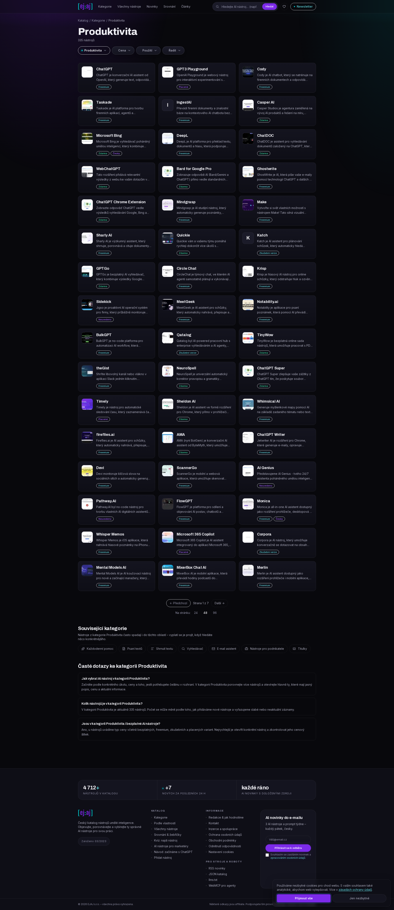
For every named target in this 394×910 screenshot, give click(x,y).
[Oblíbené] (284, 6)
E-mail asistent (226, 648)
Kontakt (214, 823)
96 (215, 612)
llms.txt (213, 879)
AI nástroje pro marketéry (171, 846)
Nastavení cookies (221, 852)
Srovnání (169, 6)
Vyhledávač (195, 648)
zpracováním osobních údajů (287, 857)
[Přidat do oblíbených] (149, 68)
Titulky (302, 648)
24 (196, 612)
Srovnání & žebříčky (167, 834)
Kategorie (105, 6)
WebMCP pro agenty (222, 885)
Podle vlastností (164, 823)
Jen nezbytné (359, 898)
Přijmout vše (304, 898)
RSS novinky (217, 868)
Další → (219, 603)
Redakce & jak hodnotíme (226, 817)
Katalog (83, 20)
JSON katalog (218, 874)
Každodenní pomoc (100, 648)
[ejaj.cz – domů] (85, 6)
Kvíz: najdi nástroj (165, 840)
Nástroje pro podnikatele (267, 648)
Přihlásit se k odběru (288, 847)
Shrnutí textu (164, 648)
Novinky (152, 6)
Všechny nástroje (129, 6)
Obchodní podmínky (222, 840)
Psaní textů (134, 648)
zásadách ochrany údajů (355, 889)
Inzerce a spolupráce (223, 829)
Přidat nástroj (163, 857)
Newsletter (305, 6)
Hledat (270, 6)
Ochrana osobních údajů (225, 834)
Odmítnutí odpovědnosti (225, 846)
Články (185, 6)
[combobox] (245, 6)
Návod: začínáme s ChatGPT (173, 852)
